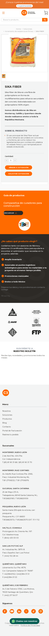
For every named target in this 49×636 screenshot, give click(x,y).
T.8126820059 (22, 498)
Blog (4, 423)
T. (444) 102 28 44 (10, 556)
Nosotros (6, 411)
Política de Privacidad (30, 625)
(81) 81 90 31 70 (25, 462)
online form (15, 296)
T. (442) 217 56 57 (9, 595)
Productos (7, 419)
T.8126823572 (8, 520)
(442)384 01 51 (23, 574)
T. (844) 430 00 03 (10, 538)
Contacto (6, 427)
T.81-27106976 (22, 480)
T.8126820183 (8, 498)
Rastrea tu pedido (10, 434)
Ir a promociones (24, 6)
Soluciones (7, 415)
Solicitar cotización (18, 174)
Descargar (9, 213)
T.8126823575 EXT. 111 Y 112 (27, 520)
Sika (19, 92)
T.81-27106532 (8, 480)
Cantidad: (9, 156)
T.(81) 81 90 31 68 (9, 462)
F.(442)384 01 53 (9, 577)
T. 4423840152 (8, 574)
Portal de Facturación (12, 430)
